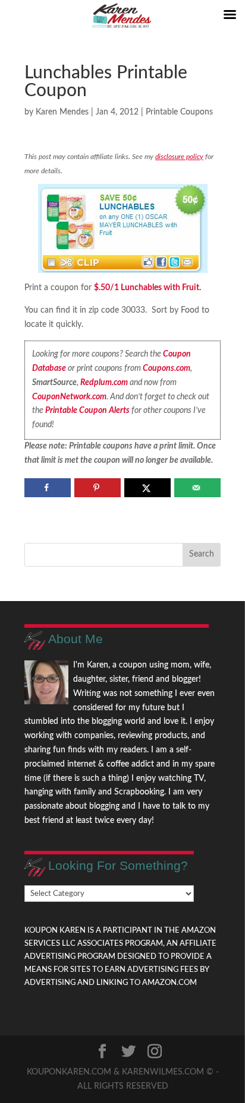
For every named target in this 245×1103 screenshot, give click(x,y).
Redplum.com (104, 383)
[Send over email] (197, 487)
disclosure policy (179, 156)
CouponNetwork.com (69, 397)
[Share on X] (147, 487)
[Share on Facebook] (47, 487)
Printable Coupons (179, 112)
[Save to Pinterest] (97, 487)
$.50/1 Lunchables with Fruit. (147, 288)
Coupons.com (166, 368)
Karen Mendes (62, 112)
